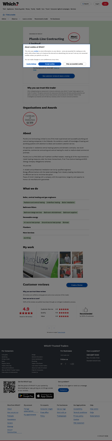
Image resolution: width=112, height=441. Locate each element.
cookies (36, 51)
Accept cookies (50, 64)
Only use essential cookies (74, 64)
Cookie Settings (31, 64)
